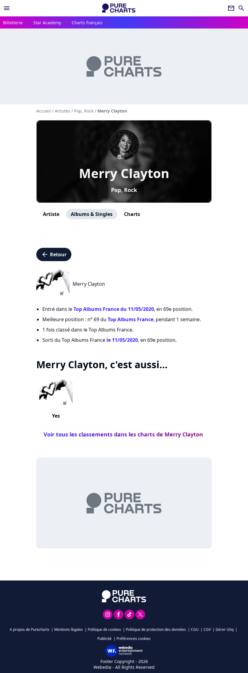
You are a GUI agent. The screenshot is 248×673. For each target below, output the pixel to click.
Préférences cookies (133, 638)
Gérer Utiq (224, 629)
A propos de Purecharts (29, 629)
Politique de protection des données (156, 629)
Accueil (43, 111)
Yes (56, 415)
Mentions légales (68, 629)
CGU (195, 629)
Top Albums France (130, 319)
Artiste (51, 214)
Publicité (104, 638)
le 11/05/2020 (122, 340)
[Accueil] (118, 8)
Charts (132, 214)
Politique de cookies (104, 629)
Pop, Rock (124, 189)
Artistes (62, 111)
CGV (207, 629)
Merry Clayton (124, 173)
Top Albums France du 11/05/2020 (113, 309)
